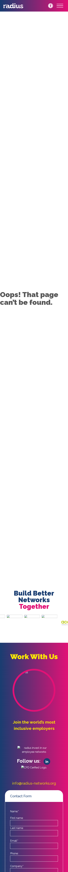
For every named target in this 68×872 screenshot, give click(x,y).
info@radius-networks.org (34, 783)
